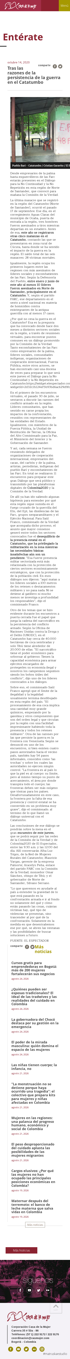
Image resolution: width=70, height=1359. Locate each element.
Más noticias (35, 1224)
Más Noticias (21, 1250)
